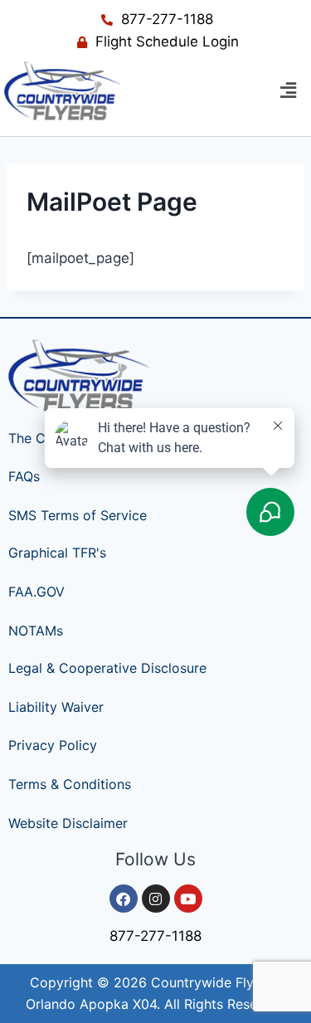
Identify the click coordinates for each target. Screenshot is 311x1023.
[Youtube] (188, 898)
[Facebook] (123, 898)
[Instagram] (156, 898)
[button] (289, 91)
